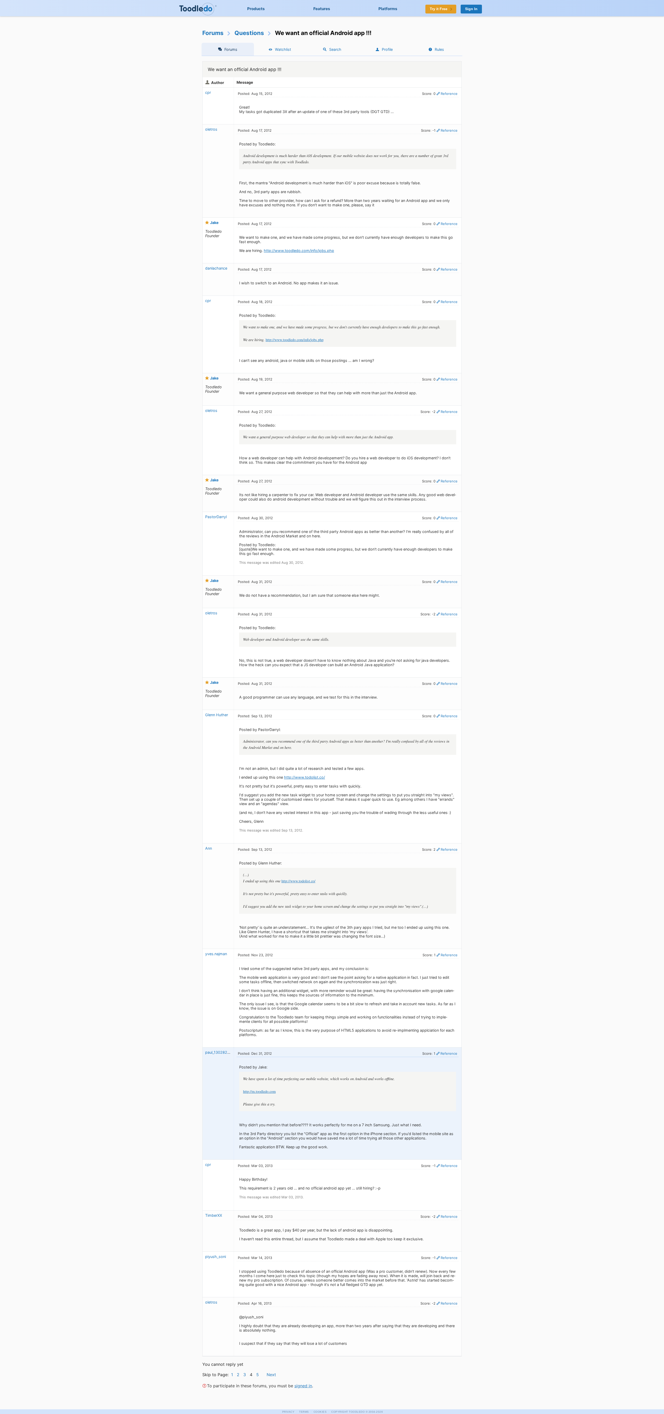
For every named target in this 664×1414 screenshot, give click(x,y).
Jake (214, 222)
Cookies (320, 1411)
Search (335, 49)
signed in (303, 1385)
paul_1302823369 (221, 1052)
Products (256, 8)
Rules (439, 49)
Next (271, 1374)
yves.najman (216, 954)
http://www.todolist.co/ (304, 777)
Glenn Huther (216, 715)
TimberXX (213, 1215)
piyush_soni (215, 1256)
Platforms (387, 8)
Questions (249, 32)
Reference (449, 94)
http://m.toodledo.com (259, 1091)
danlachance (216, 268)
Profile (387, 49)
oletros (211, 129)
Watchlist (283, 49)
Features (321, 8)
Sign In (471, 9)
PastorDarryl (216, 517)
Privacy (288, 1411)
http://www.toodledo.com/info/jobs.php (299, 250)
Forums (213, 32)
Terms (304, 1411)
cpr (208, 92)
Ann (208, 848)
